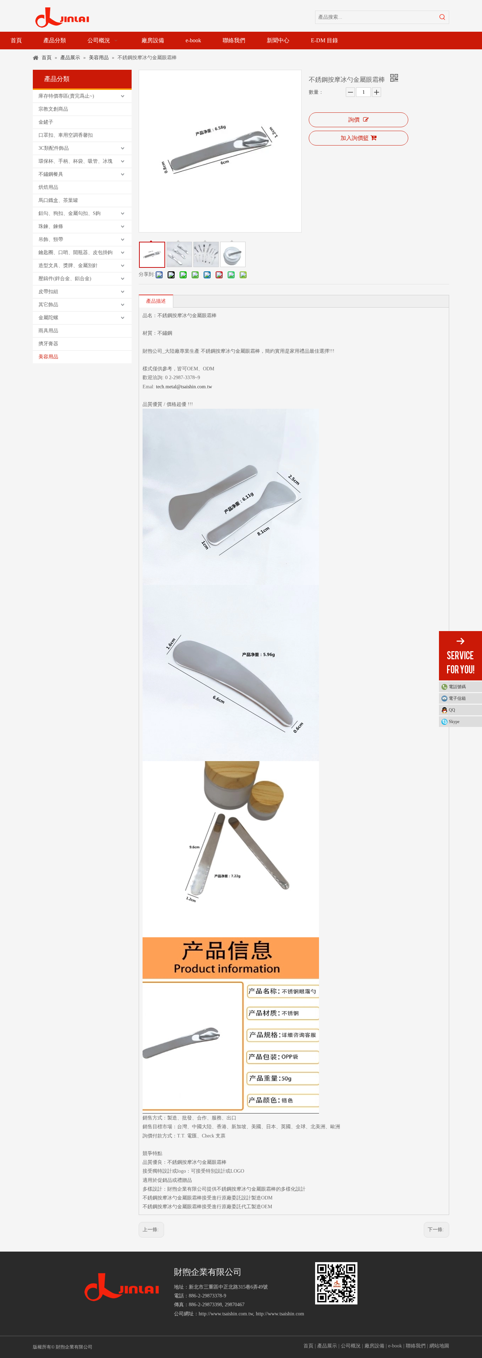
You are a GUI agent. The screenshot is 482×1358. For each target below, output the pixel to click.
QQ (452, 710)
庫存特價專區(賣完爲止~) (66, 96)
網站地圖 (439, 1345)
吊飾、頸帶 (50, 239)
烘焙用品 (48, 187)
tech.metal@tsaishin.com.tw (184, 386)
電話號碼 (457, 686)
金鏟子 (45, 122)
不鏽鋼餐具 (50, 174)
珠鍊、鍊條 (50, 226)
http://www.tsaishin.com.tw (226, 1313)
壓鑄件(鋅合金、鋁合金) (64, 278)
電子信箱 (457, 698)
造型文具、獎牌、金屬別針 (68, 265)
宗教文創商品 (53, 109)
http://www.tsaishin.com (280, 1313)
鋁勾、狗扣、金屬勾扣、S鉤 (69, 213)
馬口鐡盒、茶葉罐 (58, 200)
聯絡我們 (416, 1345)
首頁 (308, 1345)
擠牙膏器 (48, 343)
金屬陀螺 (48, 317)
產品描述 (156, 301)
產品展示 (327, 1345)
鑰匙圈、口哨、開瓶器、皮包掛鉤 (75, 252)
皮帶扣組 (48, 291)
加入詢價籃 (355, 138)
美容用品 (48, 356)
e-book (395, 1345)
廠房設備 (374, 1345)
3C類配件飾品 (53, 148)
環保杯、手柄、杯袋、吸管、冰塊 (75, 161)
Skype (454, 721)
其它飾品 (48, 304)
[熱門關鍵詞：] (442, 17)
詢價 (354, 120)
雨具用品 (48, 330)
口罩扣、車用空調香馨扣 (65, 135)
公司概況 (351, 1345)
